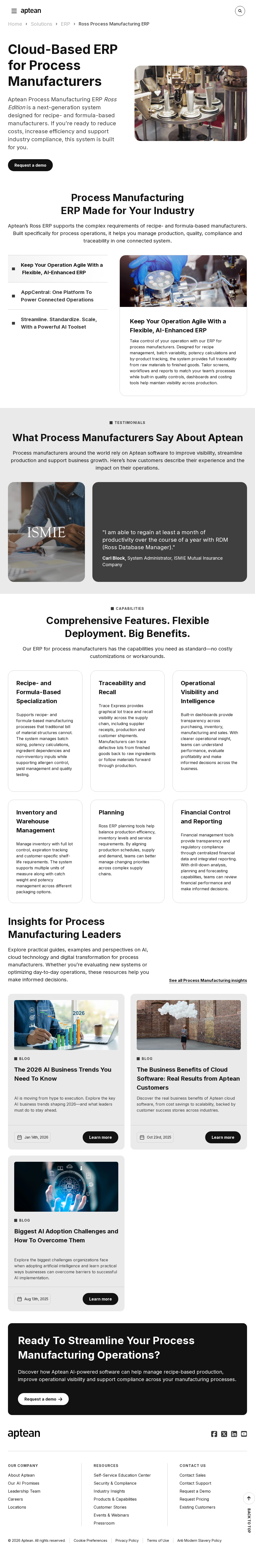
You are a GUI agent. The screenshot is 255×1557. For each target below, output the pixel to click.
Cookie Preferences (90, 1540)
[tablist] (58, 296)
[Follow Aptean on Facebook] (214, 1434)
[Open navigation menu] (14, 11)
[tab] (58, 268)
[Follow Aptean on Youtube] (244, 1434)
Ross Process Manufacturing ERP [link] (114, 23)
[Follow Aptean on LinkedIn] (234, 1434)
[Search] (240, 11)
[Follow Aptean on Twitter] (224, 1434)
